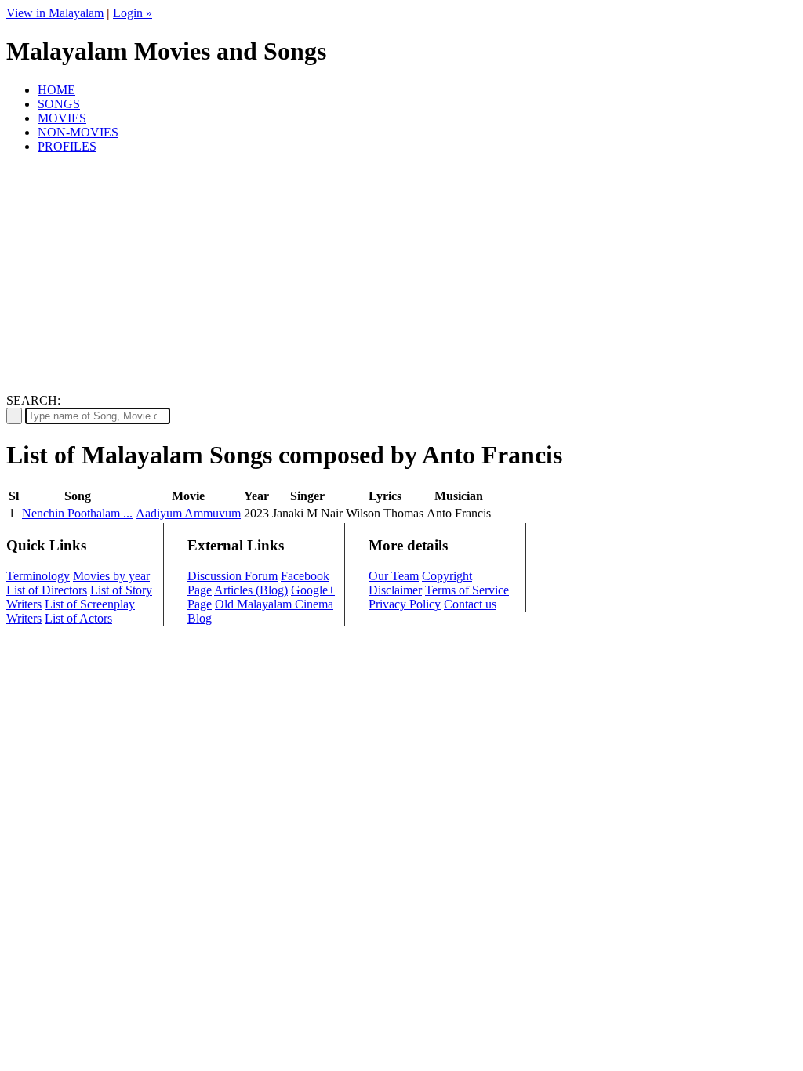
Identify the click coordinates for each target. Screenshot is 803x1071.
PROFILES (67, 146)
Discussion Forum (232, 576)
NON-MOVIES (78, 132)
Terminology (38, 576)
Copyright (447, 576)
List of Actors (78, 618)
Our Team (394, 576)
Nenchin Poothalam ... (77, 513)
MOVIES (62, 118)
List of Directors (46, 590)
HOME (56, 89)
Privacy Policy (405, 604)
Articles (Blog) (251, 590)
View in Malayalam (55, 13)
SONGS (59, 104)
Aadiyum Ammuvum (188, 513)
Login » (132, 13)
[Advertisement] (401, 276)
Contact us (470, 604)
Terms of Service (467, 590)
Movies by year (111, 576)
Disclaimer (395, 590)
